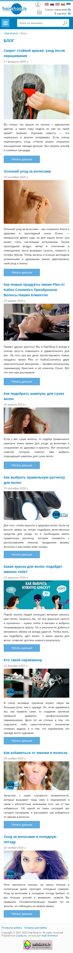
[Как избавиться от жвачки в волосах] (36, 776)
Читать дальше (21, 159)
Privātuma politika (12, 927)
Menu (5, 20)
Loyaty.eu (21, 935)
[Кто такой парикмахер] (36, 684)
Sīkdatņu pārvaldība (35, 927)
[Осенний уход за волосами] (36, 202)
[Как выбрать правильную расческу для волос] (36, 506)
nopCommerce (49, 935)
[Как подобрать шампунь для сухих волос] (36, 421)
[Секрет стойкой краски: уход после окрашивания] (36, 92)
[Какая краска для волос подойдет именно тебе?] (36, 595)
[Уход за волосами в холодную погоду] (36, 866)
